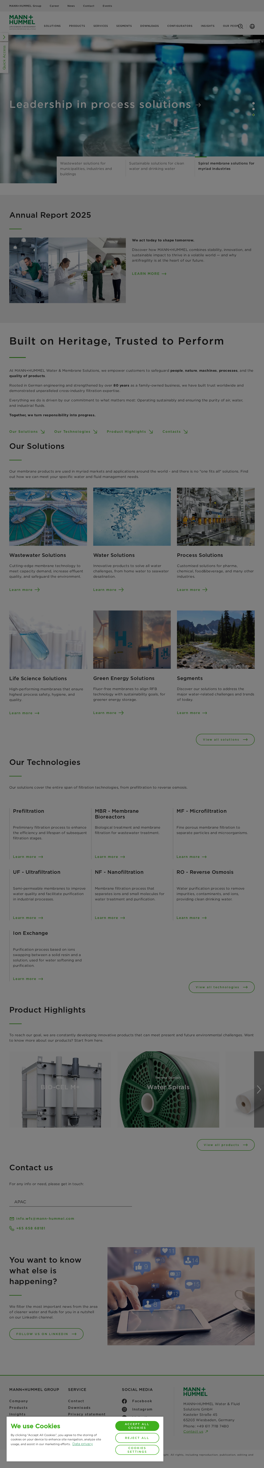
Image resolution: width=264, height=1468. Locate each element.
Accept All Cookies (137, 1425)
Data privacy (82, 1444)
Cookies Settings (137, 1449)
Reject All (137, 1438)
